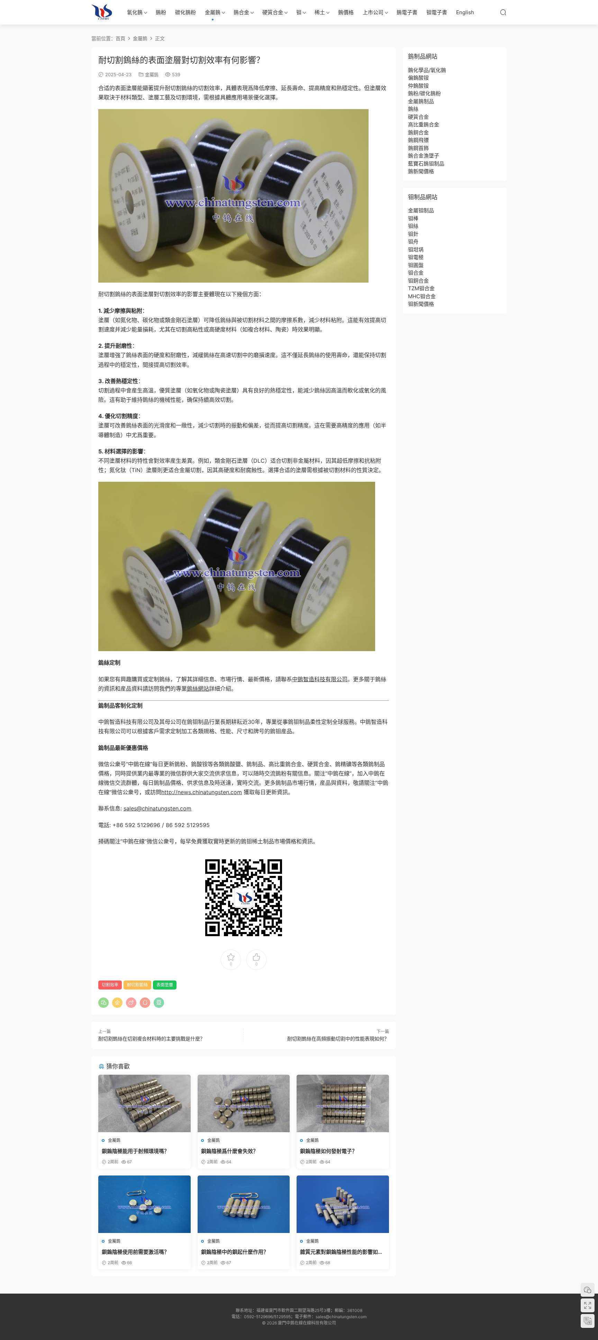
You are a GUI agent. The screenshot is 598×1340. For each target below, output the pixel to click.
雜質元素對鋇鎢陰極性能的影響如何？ (339, 1252)
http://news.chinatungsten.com (201, 792)
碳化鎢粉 (185, 12)
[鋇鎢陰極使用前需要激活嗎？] (144, 1204)
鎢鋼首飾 (418, 148)
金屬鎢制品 (421, 101)
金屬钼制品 (421, 210)
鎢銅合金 (418, 132)
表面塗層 (164, 984)
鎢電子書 (407, 12)
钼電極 (416, 257)
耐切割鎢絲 (137, 984)
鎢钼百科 (101, 12)
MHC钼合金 (422, 296)
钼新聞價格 (421, 304)
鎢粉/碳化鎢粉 (424, 93)
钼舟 (413, 241)
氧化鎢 (135, 12)
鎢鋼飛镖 (418, 140)
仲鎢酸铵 (418, 85)
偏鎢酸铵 (418, 77)
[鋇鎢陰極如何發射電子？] (343, 1103)
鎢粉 (161, 12)
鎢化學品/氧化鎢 (427, 70)
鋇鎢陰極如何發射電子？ (328, 1151)
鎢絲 (413, 109)
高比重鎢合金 (423, 124)
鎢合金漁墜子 (423, 155)
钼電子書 (436, 12)
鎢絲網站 (198, 688)
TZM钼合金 (421, 288)
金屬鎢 (212, 12)
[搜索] (503, 12)
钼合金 (416, 272)
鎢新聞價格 (421, 171)
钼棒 (413, 218)
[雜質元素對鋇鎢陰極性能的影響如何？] (343, 1204)
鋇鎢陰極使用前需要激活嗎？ (135, 1252)
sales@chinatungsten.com (157, 808)
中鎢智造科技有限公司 (319, 679)
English (465, 12)
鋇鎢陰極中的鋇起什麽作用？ (235, 1252)
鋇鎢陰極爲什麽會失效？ (229, 1151)
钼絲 (413, 226)
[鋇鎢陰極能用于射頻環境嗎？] (144, 1103)
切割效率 (110, 984)
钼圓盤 (416, 265)
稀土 (320, 12)
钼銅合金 (418, 280)
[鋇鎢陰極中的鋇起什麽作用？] (244, 1204)
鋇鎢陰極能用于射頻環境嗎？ (135, 1151)
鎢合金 (241, 12)
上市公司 (373, 12)
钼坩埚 (416, 249)
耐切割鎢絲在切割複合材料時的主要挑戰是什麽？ (151, 1038)
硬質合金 (272, 12)
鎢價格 (346, 12)
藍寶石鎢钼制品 (426, 163)
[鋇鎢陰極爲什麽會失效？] (244, 1103)
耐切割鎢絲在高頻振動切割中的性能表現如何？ (338, 1038)
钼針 (413, 234)
